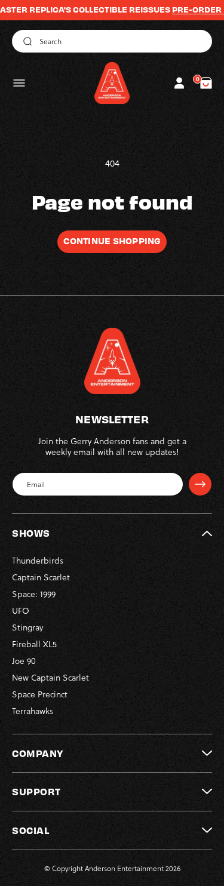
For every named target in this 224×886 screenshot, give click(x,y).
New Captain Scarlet (50, 677)
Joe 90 (24, 660)
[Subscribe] (200, 484)
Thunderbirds (37, 560)
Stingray (27, 627)
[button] (19, 83)
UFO (20, 610)
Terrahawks (32, 711)
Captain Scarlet (41, 577)
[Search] (25, 41)
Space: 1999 (34, 593)
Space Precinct (39, 694)
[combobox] (112, 41)
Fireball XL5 (34, 644)
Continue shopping (112, 240)
